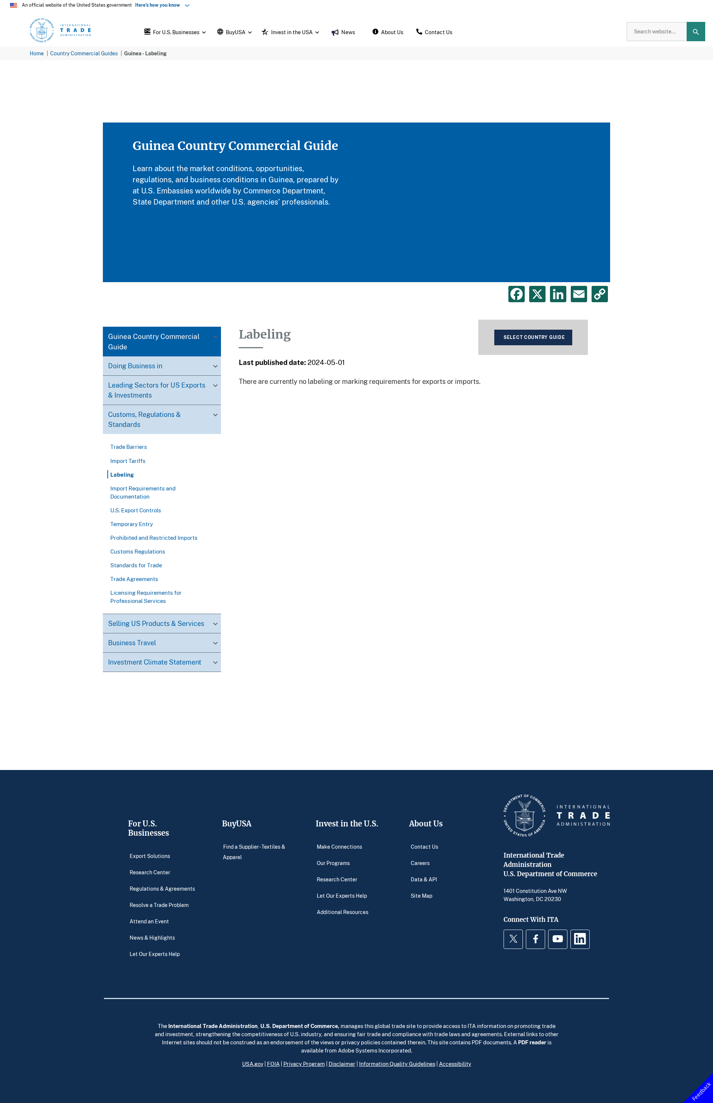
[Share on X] (537, 294)
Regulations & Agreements (162, 888)
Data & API (424, 879)
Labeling (122, 474)
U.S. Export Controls (135, 510)
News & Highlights (152, 937)
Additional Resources (342, 911)
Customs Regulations (137, 551)
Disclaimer (342, 1063)
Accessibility (455, 1063)
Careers (420, 862)
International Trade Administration (213, 1025)
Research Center (150, 872)
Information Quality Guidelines (397, 1063)
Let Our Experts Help (155, 953)
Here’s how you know (159, 5)
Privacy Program (304, 1063)
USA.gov (252, 1063)
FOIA (273, 1063)
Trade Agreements (134, 578)
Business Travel (132, 643)
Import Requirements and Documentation (143, 492)
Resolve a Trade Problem (159, 904)
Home (37, 53)
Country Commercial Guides (84, 53)
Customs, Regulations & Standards (144, 420)
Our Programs (333, 862)
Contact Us (424, 846)
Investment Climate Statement (154, 662)
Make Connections (339, 846)
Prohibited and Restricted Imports (154, 537)
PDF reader (532, 1042)
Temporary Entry (131, 524)
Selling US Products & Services (156, 623)
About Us (426, 823)
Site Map (421, 895)
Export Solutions (150, 855)
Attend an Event (149, 921)
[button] (174, 31)
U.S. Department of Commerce (299, 1025)
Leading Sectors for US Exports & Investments (156, 390)
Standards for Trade (136, 565)
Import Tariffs (128, 460)
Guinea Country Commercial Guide (154, 341)
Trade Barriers (128, 447)
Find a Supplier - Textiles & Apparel (254, 851)
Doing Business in (135, 366)
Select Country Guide (534, 337)
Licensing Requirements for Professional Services (146, 596)
